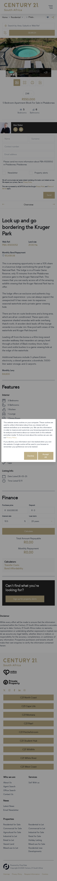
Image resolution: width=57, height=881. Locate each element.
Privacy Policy (12, 437)
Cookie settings (13, 456)
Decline (30, 456)
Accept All (45, 456)
